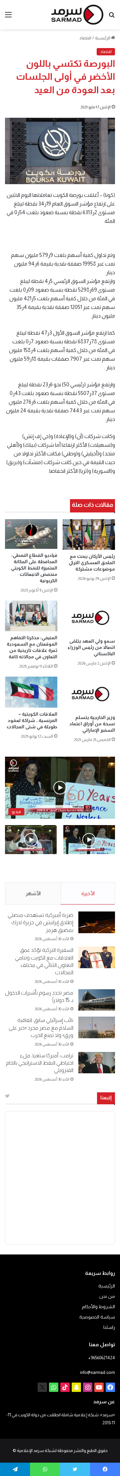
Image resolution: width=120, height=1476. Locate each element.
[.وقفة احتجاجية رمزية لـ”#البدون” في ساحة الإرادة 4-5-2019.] (89, 839)
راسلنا (109, 1327)
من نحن (107, 1296)
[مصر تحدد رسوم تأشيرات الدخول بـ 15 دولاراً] (96, 1000)
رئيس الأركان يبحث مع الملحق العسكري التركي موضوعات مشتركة (92, 563)
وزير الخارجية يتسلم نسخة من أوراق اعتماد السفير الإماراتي (92, 724)
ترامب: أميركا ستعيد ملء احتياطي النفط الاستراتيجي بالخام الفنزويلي (39, 1063)
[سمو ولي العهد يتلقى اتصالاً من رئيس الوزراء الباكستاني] (89, 618)
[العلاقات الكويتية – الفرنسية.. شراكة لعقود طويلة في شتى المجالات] (31, 692)
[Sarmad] (77, 15)
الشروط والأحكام (98, 1306)
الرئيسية (103, 37)
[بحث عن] (111, 17)
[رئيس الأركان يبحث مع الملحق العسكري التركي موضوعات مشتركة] (89, 534)
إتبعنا (106, 1097)
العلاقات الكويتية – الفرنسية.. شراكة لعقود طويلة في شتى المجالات (32, 720)
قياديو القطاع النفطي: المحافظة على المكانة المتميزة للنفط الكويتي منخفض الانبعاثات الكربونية (34, 567)
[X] (42, 1387)
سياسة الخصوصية (97, 1317)
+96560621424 (101, 1357)
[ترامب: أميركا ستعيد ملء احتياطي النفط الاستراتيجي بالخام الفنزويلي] (96, 1063)
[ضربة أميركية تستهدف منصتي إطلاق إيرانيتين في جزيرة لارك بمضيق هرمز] (96, 922)
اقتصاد (85, 37)
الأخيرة (88, 893)
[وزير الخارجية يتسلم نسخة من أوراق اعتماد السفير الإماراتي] (89, 694)
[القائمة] (8, 17)
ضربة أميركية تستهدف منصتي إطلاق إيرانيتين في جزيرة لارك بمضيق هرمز (40, 922)
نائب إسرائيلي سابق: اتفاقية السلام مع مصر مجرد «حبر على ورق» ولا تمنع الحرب (41, 1027)
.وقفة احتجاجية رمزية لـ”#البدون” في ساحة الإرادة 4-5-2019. (93, 868)
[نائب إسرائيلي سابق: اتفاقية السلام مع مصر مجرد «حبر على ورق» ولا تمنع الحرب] (96, 1027)
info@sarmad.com (97, 1372)
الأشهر (33, 893)
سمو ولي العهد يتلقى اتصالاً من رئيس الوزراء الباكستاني (91, 647)
